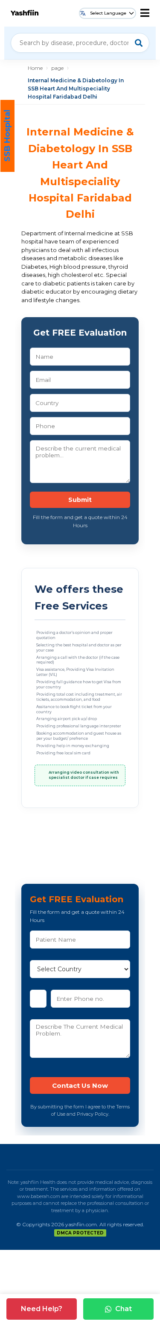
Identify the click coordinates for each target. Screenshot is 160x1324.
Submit (80, 500)
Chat (123, 1309)
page (57, 68)
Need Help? (41, 1309)
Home (35, 68)
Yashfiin (24, 13)
